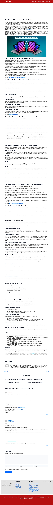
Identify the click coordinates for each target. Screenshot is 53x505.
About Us (16, 483)
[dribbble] (47, 481)
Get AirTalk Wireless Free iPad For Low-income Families (17, 77)
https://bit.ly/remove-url (19, 409)
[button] (44, 1)
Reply (47, 414)
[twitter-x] (48, 482)
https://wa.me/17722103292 (12, 441)
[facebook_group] (49, 481)
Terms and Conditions (18, 487)
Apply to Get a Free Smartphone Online (34, 489)
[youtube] (46, 482)
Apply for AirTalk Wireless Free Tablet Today (34, 382)
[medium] (51, 481)
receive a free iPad (29, 29)
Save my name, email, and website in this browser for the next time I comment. (17, 469)
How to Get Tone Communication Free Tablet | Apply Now (15, 379)
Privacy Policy (17, 485)
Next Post (48, 371)
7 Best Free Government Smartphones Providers (16, 203)
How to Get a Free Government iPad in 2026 (34, 379)
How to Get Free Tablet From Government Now (13, 382)
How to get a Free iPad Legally (13, 114)
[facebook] (43, 481)
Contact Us (17, 484)
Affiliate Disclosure (18, 486)
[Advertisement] (26, 9)
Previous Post (5, 371)
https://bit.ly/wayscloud (21, 407)
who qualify (33, 353)
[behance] (45, 481)
